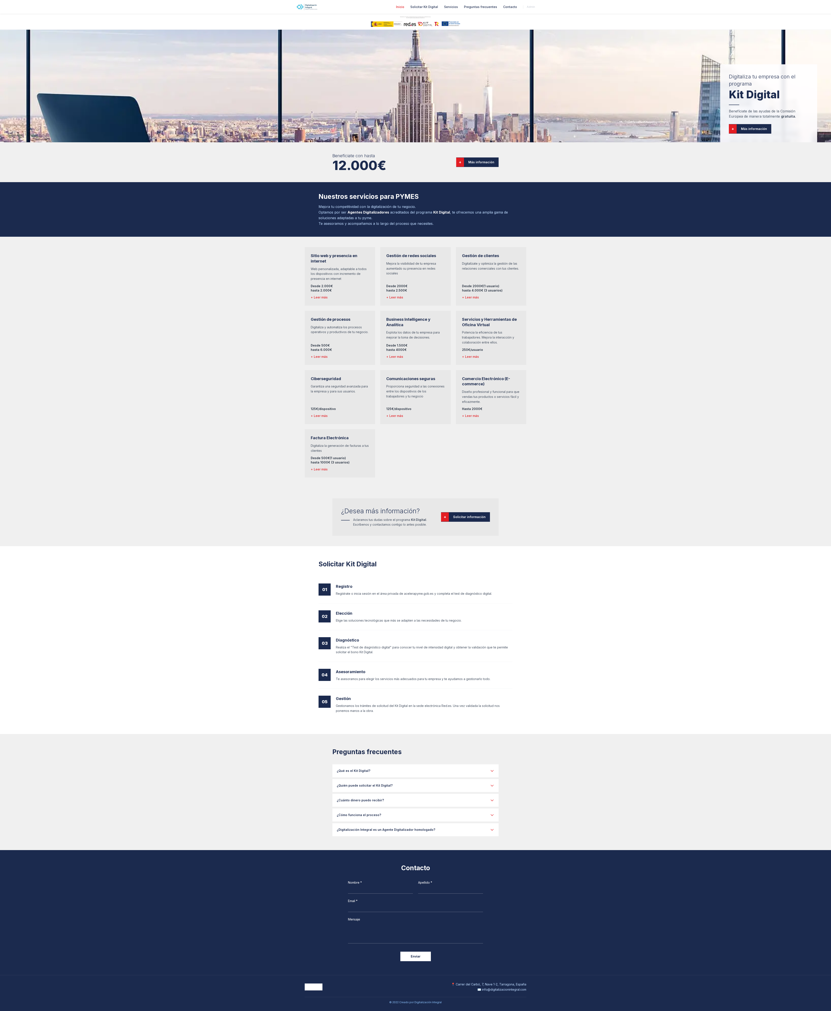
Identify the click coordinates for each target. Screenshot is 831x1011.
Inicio (400, 7)
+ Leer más (319, 297)
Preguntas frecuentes (480, 7)
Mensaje (354, 919)
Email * (353, 901)
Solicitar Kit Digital (424, 7)
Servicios (451, 7)
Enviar (415, 956)
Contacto (510, 7)
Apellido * (425, 882)
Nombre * (355, 882)
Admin (531, 6)
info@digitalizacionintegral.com (504, 989)
